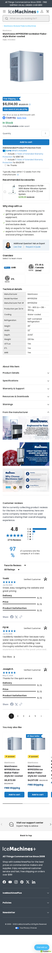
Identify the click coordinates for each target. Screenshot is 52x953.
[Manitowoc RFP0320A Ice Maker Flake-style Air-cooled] (38, 744)
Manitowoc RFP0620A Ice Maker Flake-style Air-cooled (13, 771)
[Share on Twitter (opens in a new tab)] (16, 617)
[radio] (38, 529)
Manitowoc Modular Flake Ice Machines (20, 26)
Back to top (26, 835)
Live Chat (17, 247)
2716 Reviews (17, 540)
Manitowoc (7, 30)
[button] (48, 11)
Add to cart (26, 142)
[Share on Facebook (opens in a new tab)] (11, 617)
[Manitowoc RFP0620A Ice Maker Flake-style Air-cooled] (14, 744)
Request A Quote (33, 247)
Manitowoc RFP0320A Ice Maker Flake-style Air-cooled (37, 771)
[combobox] (26, 18)
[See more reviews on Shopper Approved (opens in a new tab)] (20, 617)
